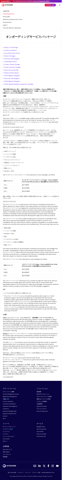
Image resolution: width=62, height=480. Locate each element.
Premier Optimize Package (12, 67)
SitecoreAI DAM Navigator (12, 59)
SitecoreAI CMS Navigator (12, 78)
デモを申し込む (50, 5)
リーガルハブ (21, 472)
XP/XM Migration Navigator (12, 81)
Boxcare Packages (9, 56)
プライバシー (28, 472)
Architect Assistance (10, 50)
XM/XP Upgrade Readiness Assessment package (19, 84)
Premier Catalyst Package (12, 64)
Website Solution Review (11, 73)
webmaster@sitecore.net (48, 472)
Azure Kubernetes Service (12, 53)
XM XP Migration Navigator (12, 75)
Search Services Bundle (11, 70)
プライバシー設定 (36, 472)
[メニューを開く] (60, 5)
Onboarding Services (10, 61)
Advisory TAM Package (11, 47)
